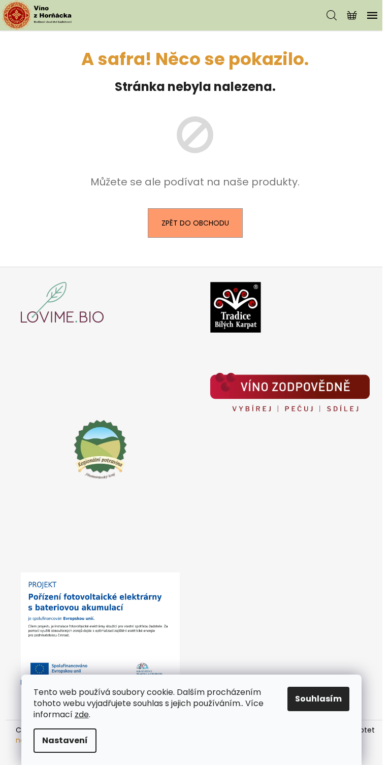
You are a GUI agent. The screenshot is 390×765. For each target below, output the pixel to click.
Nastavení (65, 740)
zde (82, 714)
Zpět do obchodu (195, 223)
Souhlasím (318, 699)
